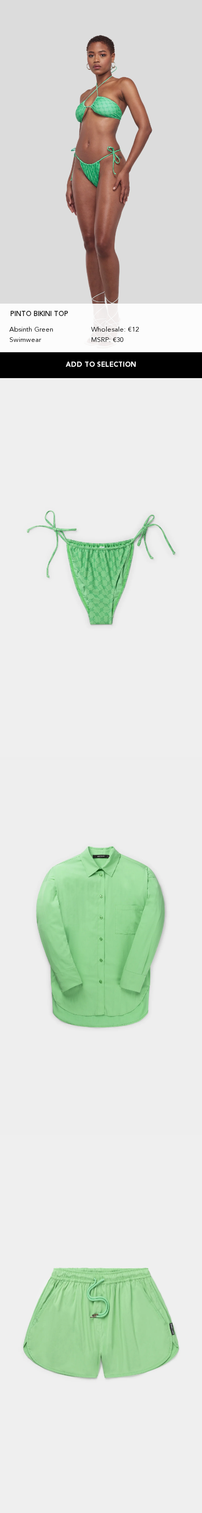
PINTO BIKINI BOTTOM (47, 693)
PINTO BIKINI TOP (39, 314)
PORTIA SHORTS (37, 1449)
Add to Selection (101, 365)
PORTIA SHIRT (33, 1071)
